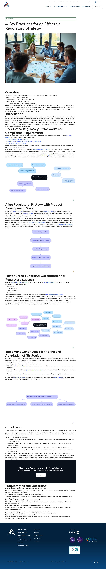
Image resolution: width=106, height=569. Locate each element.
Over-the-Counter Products (24, 540)
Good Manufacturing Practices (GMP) (17, 139)
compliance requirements (65, 224)
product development (49, 211)
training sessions (21, 374)
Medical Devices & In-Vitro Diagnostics (23, 536)
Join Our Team (86, 6)
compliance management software (33, 370)
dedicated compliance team (21, 366)
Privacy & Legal (95, 562)
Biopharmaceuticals (22, 532)
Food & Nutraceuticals (22, 545)
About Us (48, 6)
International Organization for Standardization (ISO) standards (24, 141)
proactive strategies (14, 217)
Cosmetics (20, 542)
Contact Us (98, 6)
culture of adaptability (19, 377)
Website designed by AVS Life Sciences (60, 562)
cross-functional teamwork (19, 282)
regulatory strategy (18, 211)
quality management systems (41, 149)
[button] (60, 6)
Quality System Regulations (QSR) (16, 143)
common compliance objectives (54, 294)
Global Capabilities (59, 6)
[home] (6, 4)
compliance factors (28, 213)
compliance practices (47, 155)
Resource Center (75, 6)
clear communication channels (36, 222)
